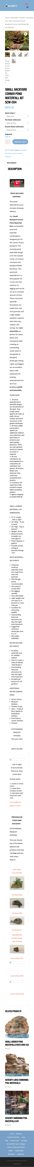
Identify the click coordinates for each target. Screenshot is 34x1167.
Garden (22, 18)
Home (7, 18)
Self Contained (14, 21)
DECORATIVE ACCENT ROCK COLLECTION (17, 938)
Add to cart (20, 141)
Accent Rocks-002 (17, 994)
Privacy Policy (14, 1140)
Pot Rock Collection (13, 120)
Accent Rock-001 (17, 958)
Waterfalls (14, 18)
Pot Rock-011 (17, 930)
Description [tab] (11, 163)
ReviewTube (17, 1164)
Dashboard (11, 1154)
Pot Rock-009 (17, 913)
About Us (19, 1134)
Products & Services (13, 1137)
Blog (6, 1140)
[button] (25, 34)
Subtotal (8, 134)
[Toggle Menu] (26, 4)
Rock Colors (10, 113)
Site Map (24, 1140)
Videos (11, 1151)
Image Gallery (19, 1151)
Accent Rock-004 (17, 976)
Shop (23, 1137)
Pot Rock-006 (17, 895)
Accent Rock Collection (14, 127)
